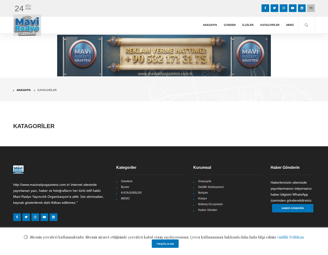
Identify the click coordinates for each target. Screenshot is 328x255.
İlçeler (248, 24)
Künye (202, 198)
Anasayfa (210, 24)
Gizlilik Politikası (290, 237)
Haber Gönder (207, 210)
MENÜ (290, 24)
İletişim (203, 192)
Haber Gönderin (293, 208)
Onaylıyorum (165, 243)
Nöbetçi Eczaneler (210, 204)
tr (311, 8)
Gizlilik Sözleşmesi (211, 187)
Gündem (230, 24)
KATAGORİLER (269, 24)
